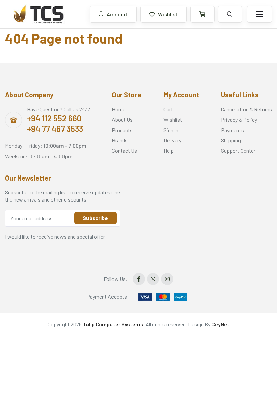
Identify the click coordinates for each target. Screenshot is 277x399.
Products (122, 130)
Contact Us (124, 150)
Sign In (170, 130)
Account (117, 14)
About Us (122, 119)
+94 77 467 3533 (55, 129)
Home (118, 109)
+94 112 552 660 (54, 118)
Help (168, 150)
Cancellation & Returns (246, 109)
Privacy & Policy (239, 119)
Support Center (238, 150)
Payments (232, 130)
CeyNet (220, 324)
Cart (168, 109)
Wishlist (168, 14)
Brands (120, 140)
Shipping (231, 140)
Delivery (172, 140)
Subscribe (95, 218)
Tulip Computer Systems (113, 324)
